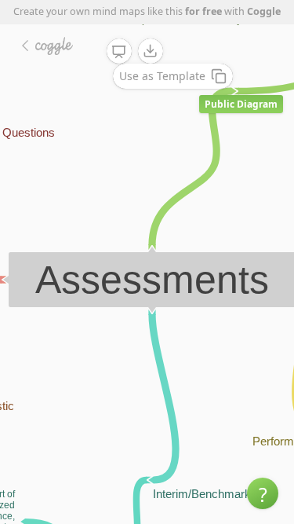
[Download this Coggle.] (150, 51)
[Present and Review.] (119, 51)
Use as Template (162, 75)
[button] (262, 493)
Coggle (264, 11)
